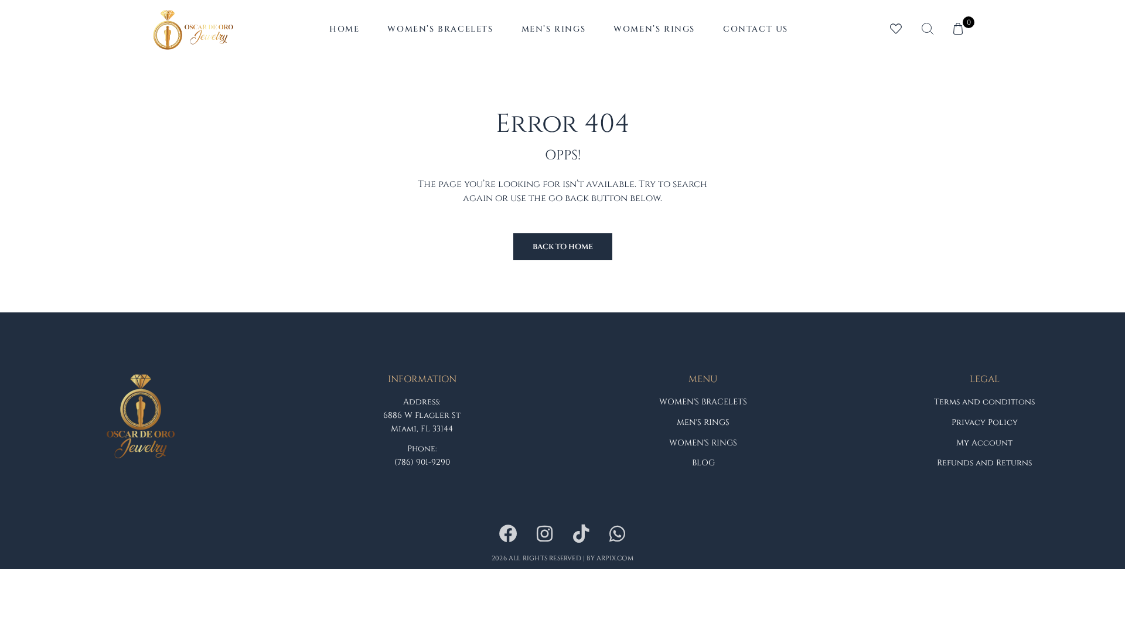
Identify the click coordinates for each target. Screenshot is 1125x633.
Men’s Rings (553, 29)
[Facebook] (508, 534)
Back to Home (563, 246)
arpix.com (614, 558)
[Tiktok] (580, 534)
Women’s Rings (654, 29)
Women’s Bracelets (440, 29)
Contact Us (755, 29)
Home (344, 29)
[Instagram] (544, 534)
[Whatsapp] (617, 534)
